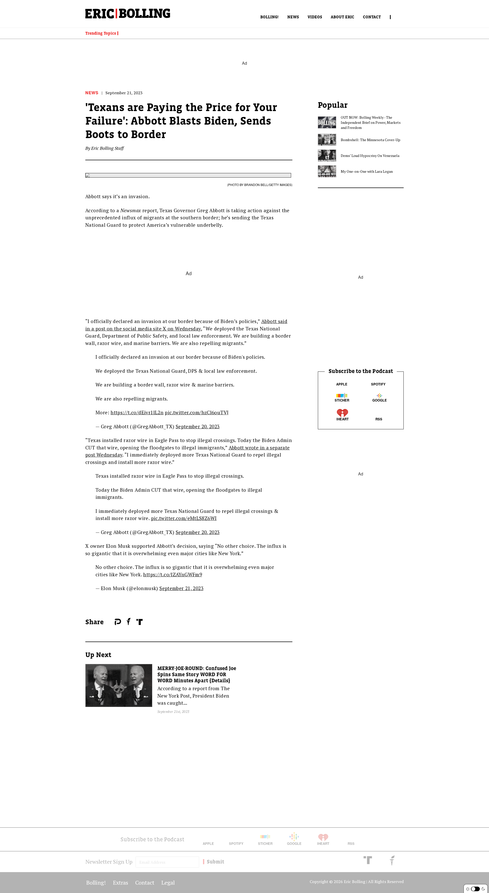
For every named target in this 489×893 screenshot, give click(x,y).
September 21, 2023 (181, 588)
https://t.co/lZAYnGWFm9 (172, 574)
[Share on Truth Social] (139, 622)
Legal (168, 882)
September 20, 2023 (198, 426)
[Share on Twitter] (112, 622)
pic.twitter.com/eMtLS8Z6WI (184, 518)
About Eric (342, 17)
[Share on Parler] (117, 622)
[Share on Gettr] (128, 621)
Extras (120, 882)
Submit (215, 861)
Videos (315, 17)
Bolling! (269, 17)
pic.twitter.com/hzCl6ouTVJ (196, 412)
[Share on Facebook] (109, 622)
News (293, 17)
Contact (372, 17)
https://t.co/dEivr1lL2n (137, 412)
